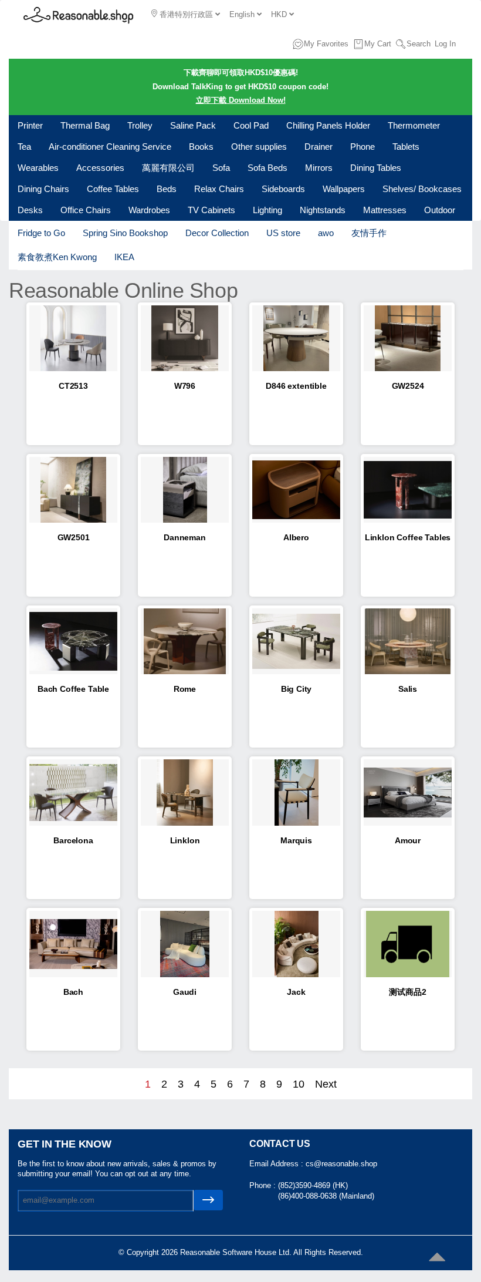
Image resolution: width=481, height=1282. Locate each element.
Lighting (267, 210)
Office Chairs (85, 210)
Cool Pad (251, 125)
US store (283, 233)
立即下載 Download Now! (241, 100)
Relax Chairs (219, 189)
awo (326, 233)
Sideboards (283, 189)
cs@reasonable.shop (341, 1163)
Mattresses (385, 210)
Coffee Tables (113, 189)
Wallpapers (344, 189)
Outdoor (439, 210)
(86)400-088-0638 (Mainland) (326, 1196)
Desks (30, 210)
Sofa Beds (267, 168)
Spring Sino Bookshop (125, 233)
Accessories (100, 168)
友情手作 (369, 233)
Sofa (221, 168)
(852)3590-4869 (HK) (313, 1185)
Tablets (405, 147)
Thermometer (414, 125)
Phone (362, 147)
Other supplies (259, 147)
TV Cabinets (211, 210)
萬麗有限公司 (168, 168)
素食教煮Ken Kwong (57, 257)
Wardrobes (149, 210)
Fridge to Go (41, 233)
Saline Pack (193, 125)
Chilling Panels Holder (328, 125)
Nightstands (322, 210)
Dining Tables (375, 168)
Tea (24, 147)
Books (201, 147)
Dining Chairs (43, 189)
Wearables (38, 168)
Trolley (140, 125)
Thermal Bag (85, 125)
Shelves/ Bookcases (422, 189)
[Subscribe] (208, 1200)
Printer (30, 125)
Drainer (318, 147)
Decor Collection (217, 233)
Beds (167, 189)
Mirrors (319, 168)
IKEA (124, 257)
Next (326, 1084)
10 (298, 1084)
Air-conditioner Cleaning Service (110, 147)
